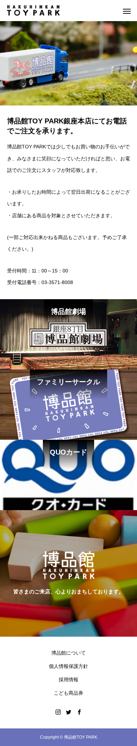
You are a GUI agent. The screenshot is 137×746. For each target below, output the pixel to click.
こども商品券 (68, 693)
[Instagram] (57, 711)
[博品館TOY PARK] (33, 10)
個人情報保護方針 (68, 666)
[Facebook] (79, 711)
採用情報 (68, 679)
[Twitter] (68, 711)
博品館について (68, 653)
